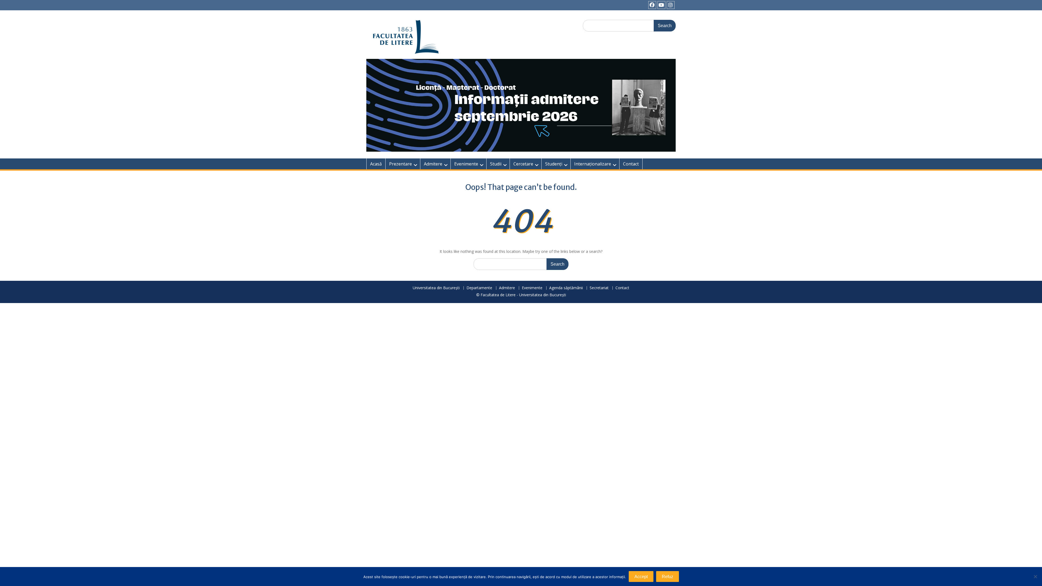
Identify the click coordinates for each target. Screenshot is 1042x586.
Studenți (553, 164)
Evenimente (466, 164)
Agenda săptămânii (566, 288)
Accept (641, 576)
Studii (495, 164)
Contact (631, 164)
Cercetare (523, 164)
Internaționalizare (592, 164)
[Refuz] (1035, 576)
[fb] (652, 5)
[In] (671, 5)
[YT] (661, 5)
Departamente (479, 288)
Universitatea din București (436, 288)
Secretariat (599, 288)
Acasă (376, 164)
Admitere (433, 164)
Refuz (667, 576)
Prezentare (400, 164)
